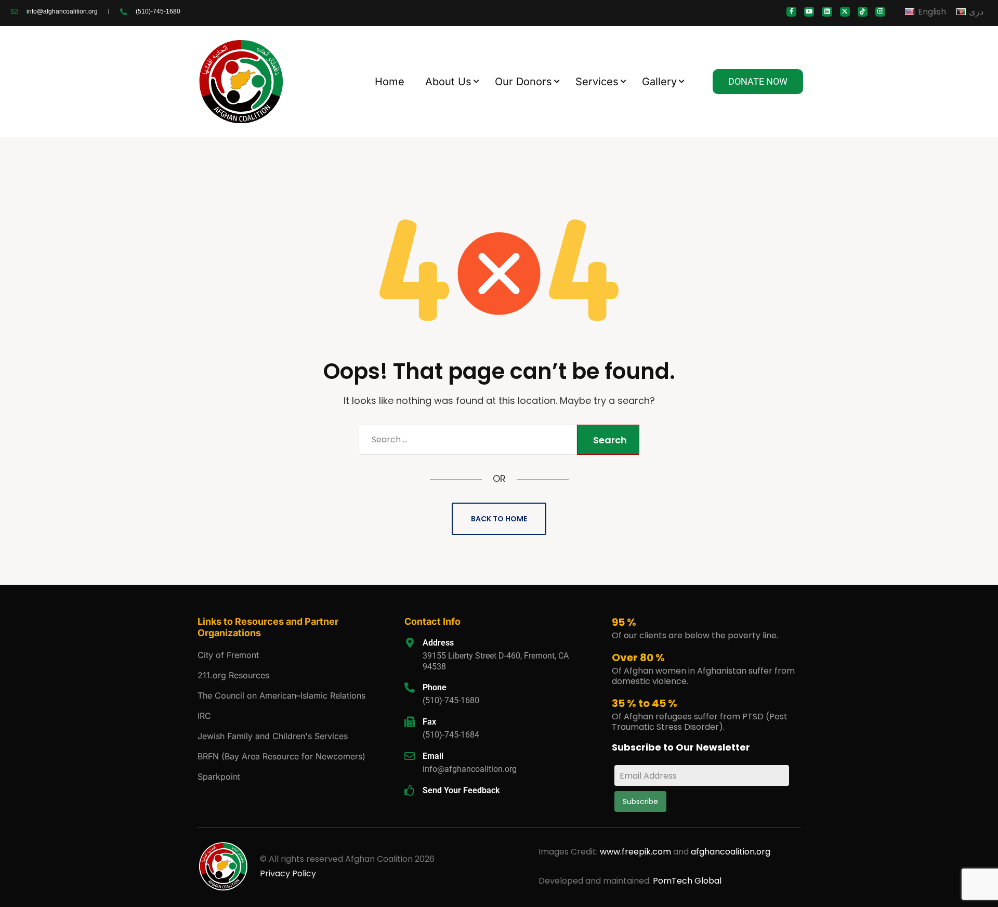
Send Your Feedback (461, 790)
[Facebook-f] (791, 12)
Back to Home (499, 519)
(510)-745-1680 (451, 700)
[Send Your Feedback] (409, 790)
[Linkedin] (827, 12)
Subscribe (640, 801)
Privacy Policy (288, 873)
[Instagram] (880, 12)
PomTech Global (687, 881)
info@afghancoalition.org (470, 769)
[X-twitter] (845, 12)
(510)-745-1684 (451, 735)
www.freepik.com (636, 852)
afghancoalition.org (730, 852)
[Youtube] (809, 12)
